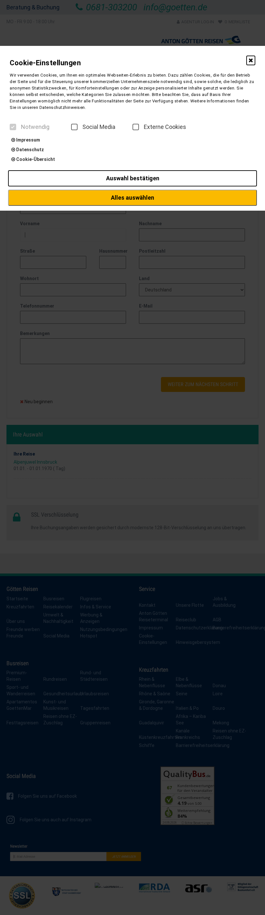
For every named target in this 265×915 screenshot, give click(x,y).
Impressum (27, 139)
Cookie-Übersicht (35, 159)
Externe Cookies (165, 127)
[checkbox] (13, 127)
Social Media (98, 127)
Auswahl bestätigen (132, 178)
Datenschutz (29, 149)
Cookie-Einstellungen (45, 63)
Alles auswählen (132, 197)
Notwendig (35, 127)
